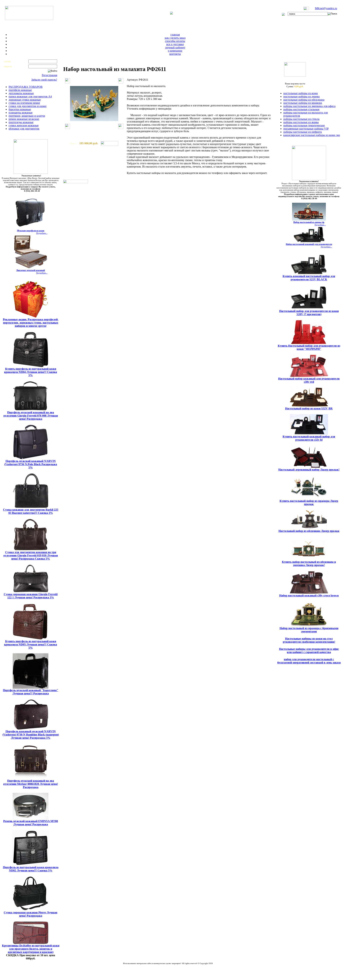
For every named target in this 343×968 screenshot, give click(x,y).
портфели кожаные (20, 90)
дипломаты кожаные (21, 93)
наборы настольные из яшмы (301, 122)
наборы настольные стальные (301, 109)
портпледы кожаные (21, 122)
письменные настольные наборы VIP (306, 128)
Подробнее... (42, 233)
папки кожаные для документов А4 (30, 96)
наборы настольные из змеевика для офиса (309, 106)
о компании (175, 50)
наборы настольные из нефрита (302, 131)
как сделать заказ (175, 37)
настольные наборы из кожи (300, 93)
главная (175, 34)
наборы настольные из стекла (301, 119)
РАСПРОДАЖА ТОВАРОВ (26, 86)
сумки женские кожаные (24, 125)
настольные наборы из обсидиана (303, 99)
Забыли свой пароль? (44, 79)
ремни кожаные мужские (24, 119)
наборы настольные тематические (304, 125)
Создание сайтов (158, 965)
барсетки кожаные (20, 109)
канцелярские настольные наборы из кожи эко (311, 135)
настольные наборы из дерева (301, 96)
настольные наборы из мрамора (302, 102)
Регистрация (49, 75)
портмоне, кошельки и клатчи (27, 115)
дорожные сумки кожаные (25, 99)
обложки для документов (24, 128)
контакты (175, 53)
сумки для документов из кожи (27, 106)
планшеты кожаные (21, 112)
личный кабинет (175, 47)
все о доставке (175, 44)
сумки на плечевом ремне (24, 102)
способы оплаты (175, 41)
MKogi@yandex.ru (326, 8)
